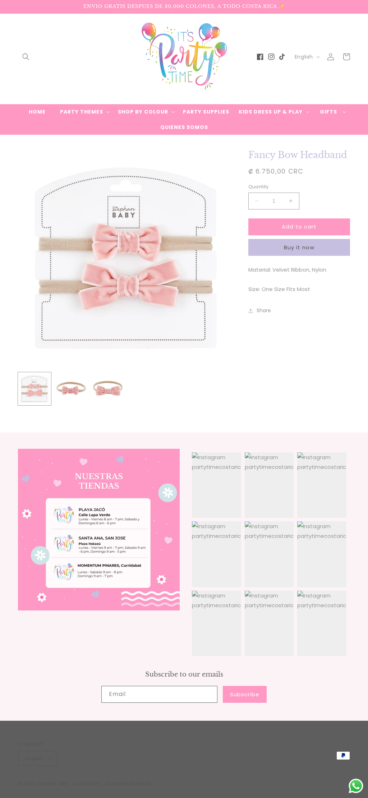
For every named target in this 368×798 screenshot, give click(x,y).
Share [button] (264, 310)
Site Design (86, 784)
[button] (26, 57)
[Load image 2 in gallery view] (71, 388)
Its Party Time (52, 784)
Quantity (258, 186)
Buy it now (299, 247)
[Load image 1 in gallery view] (34, 388)
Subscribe (244, 694)
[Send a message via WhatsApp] (356, 786)
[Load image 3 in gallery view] (107, 388)
